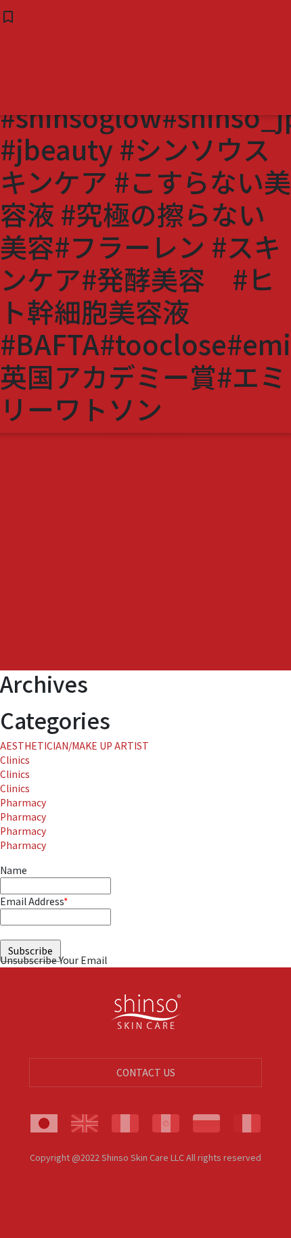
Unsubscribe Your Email (53, 960)
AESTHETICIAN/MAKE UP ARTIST (74, 745)
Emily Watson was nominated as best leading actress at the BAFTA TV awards (136, 54)
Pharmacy (23, 802)
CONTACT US (145, 1072)
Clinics (15, 759)
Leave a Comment (145, 433)
